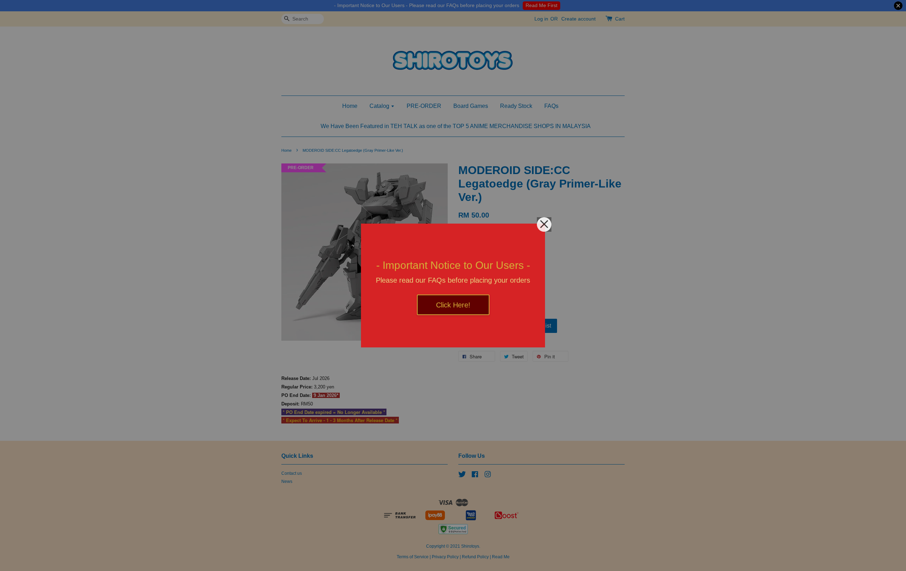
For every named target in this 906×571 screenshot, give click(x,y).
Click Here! (453, 305)
